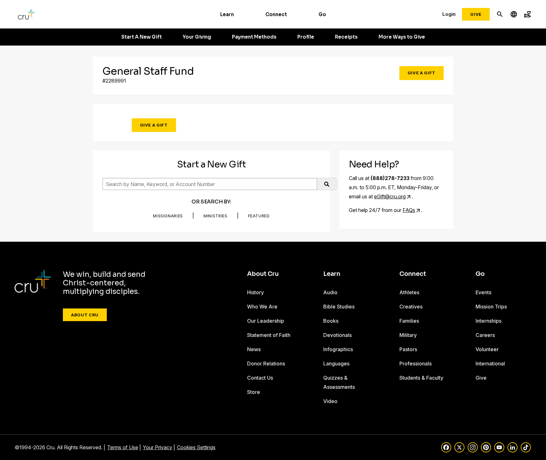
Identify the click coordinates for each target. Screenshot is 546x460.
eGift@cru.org (390, 196)
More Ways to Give (402, 37)
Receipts (346, 37)
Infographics (338, 349)
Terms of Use (122, 447)
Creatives (410, 306)
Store (253, 392)
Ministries (215, 215)
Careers (485, 335)
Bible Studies (339, 306)
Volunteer (487, 349)
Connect (276, 14)
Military (408, 335)
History (255, 292)
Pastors (408, 349)
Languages (336, 363)
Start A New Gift (141, 37)
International (490, 363)
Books (330, 321)
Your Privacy (157, 447)
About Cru (85, 314)
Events (483, 292)
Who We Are (262, 306)
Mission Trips (491, 306)
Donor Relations (266, 363)
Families (409, 321)
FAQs (409, 210)
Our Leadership (265, 321)
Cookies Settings (196, 447)
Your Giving (197, 37)
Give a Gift (421, 72)
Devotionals (337, 335)
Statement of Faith (268, 335)
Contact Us (260, 378)
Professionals (415, 363)
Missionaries (168, 215)
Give (476, 14)
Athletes (409, 292)
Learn (227, 14)
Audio (330, 292)
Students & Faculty (421, 378)
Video (330, 401)
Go (322, 14)
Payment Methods (254, 37)
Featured (259, 215)
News (254, 349)
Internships (488, 321)
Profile (305, 37)
